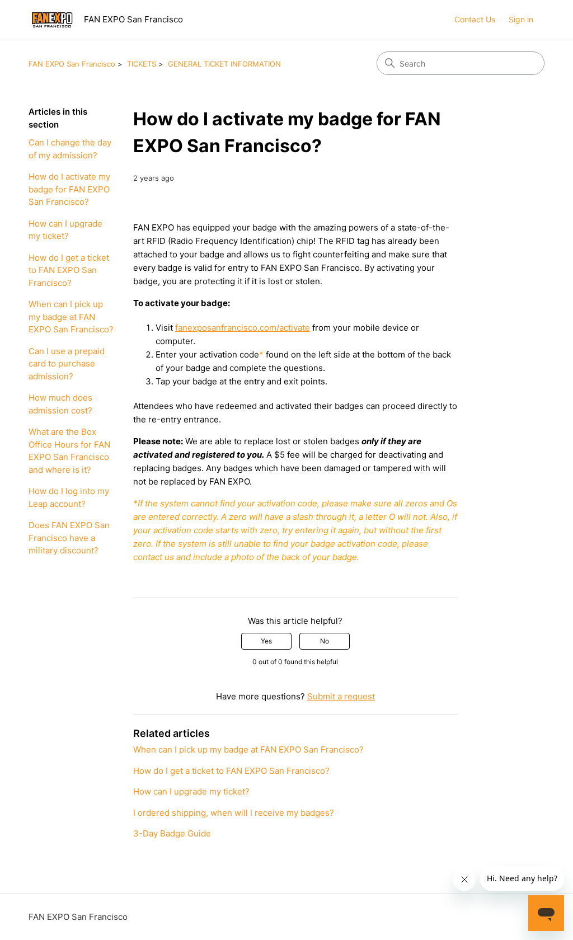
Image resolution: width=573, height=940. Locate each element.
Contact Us (474, 19)
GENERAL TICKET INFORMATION (224, 63)
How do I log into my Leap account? (69, 497)
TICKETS (141, 63)
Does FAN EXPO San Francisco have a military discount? (69, 538)
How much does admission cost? (60, 404)
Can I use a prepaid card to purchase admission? (67, 364)
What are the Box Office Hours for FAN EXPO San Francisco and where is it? (69, 450)
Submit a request (341, 696)
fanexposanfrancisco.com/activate (242, 327)
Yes (266, 641)
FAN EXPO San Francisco (72, 63)
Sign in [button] (521, 19)
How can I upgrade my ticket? (65, 230)
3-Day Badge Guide (172, 833)
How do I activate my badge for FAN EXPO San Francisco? (69, 189)
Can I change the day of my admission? (70, 149)
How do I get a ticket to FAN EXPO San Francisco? (69, 270)
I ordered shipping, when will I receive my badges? (233, 812)
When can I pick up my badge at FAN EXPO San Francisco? (71, 317)
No (324, 641)
